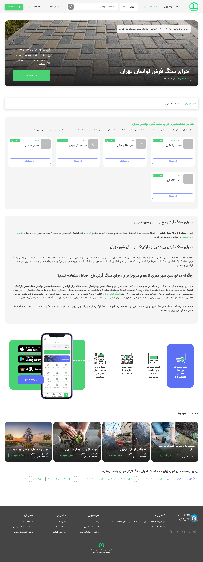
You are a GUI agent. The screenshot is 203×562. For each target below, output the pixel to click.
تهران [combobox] (132, 7)
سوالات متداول (59, 527)
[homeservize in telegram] (194, 533)
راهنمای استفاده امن (89, 532)
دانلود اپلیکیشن (151, 6)
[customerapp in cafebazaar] (31, 369)
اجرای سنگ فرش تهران (159, 29)
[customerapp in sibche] (31, 349)
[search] (71, 7)
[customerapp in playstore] (31, 359)
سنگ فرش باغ (112, 294)
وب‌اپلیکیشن (31, 379)
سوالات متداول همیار (23, 527)
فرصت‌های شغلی (91, 527)
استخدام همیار (26, 522)
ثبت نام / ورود (14, 6)
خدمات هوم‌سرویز (172, 6)
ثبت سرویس (32, 75)
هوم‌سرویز (183, 29)
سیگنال (171, 161)
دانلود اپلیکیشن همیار (23, 532)
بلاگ (97, 522)
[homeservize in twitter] (189, 533)
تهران (174, 29)
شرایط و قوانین (59, 532)
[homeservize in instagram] (183, 533)
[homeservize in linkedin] (177, 533)
